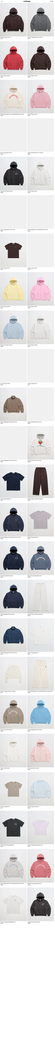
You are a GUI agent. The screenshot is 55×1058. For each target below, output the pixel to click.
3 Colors (5, 192)
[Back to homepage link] (27, 1)
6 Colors (32, 192)
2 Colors (5, 38)
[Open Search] (50, 1)
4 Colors (5, 384)
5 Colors (32, 384)
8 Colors (32, 115)
